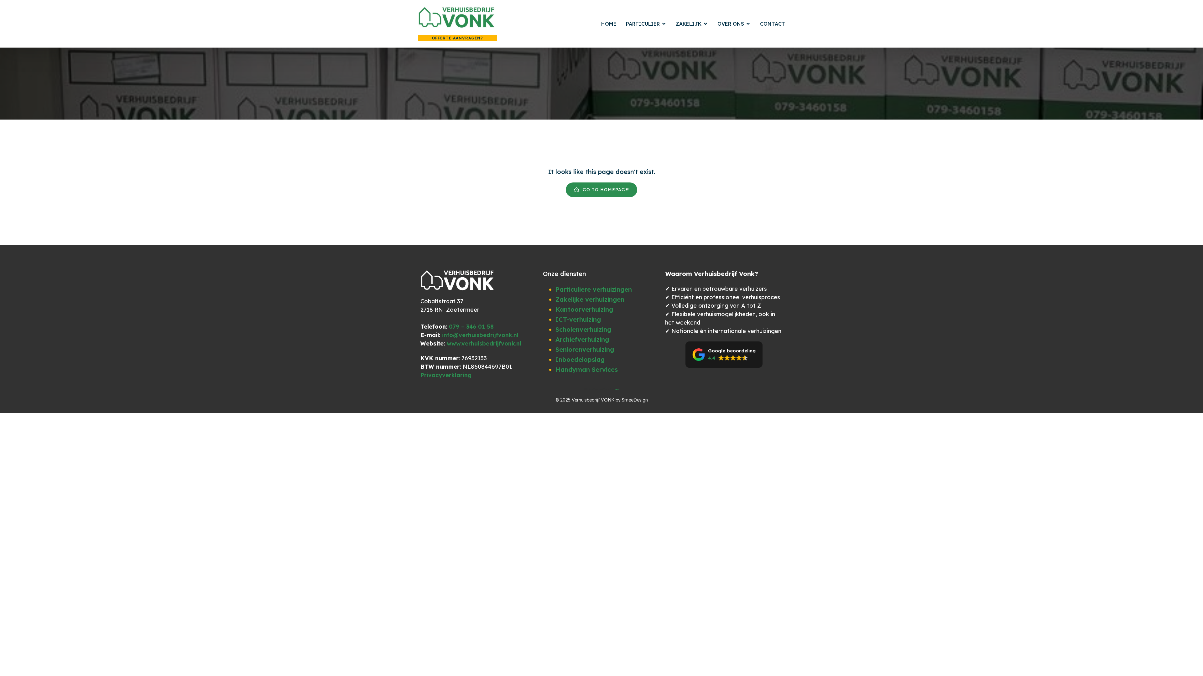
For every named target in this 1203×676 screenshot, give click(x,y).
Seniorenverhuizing (584, 349)
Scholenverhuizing (583, 329)
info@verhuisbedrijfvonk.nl (480, 335)
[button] (724, 354)
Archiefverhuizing (582, 339)
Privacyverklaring (445, 375)
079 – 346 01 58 (471, 326)
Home (609, 24)
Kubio (617, 389)
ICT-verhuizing (578, 319)
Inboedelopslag (580, 359)
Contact (772, 24)
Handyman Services (586, 369)
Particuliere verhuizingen (593, 289)
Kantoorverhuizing (584, 309)
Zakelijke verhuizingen (589, 299)
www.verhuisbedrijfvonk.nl (484, 343)
